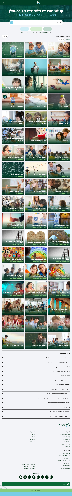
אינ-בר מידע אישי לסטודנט (64, 434)
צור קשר (68, 432)
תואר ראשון (33, 432)
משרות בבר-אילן (66, 439)
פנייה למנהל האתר (66, 436)
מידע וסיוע (67, 431)
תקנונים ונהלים (67, 458)
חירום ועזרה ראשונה (66, 442)
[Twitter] (34, 478)
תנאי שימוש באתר (66, 465)
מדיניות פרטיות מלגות (65, 468)
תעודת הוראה (32, 441)
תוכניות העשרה (32, 439)
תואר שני (33, 434)
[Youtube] (25, 478)
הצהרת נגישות (67, 462)
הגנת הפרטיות (67, 463)
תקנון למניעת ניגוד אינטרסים (64, 460)
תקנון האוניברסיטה (66, 456)
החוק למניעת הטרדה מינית (64, 455)
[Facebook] (47, 478)
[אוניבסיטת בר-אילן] (36, 2)
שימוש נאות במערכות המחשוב (64, 467)
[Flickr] (29, 478)
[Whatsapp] (20, 478)
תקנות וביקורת (66, 450)
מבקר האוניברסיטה (66, 451)
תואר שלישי (33, 436)
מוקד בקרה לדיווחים (66, 444)
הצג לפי (5, 36)
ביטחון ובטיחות (67, 441)
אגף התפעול (67, 447)
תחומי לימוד (32, 431)
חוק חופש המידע (66, 453)
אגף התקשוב (67, 446)
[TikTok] (42, 478)
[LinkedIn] (38, 478)
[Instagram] (51, 478)
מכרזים (68, 437)
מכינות (34, 437)
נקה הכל (60, 39)
